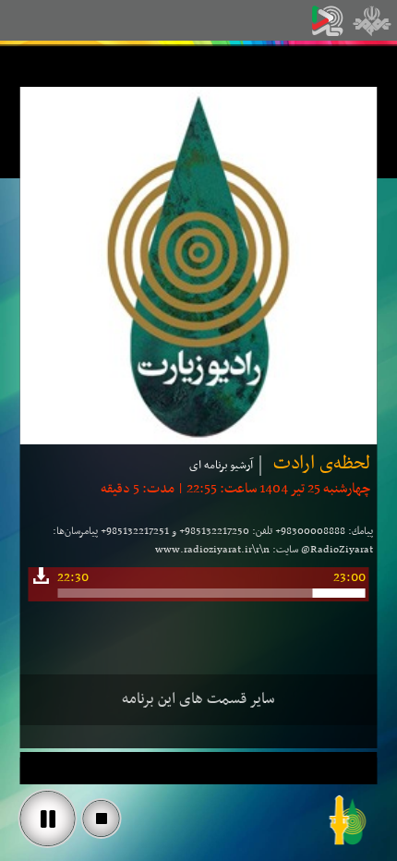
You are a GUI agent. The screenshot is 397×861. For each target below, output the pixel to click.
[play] (48, 818)
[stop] (101, 818)
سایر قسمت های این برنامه (198, 699)
